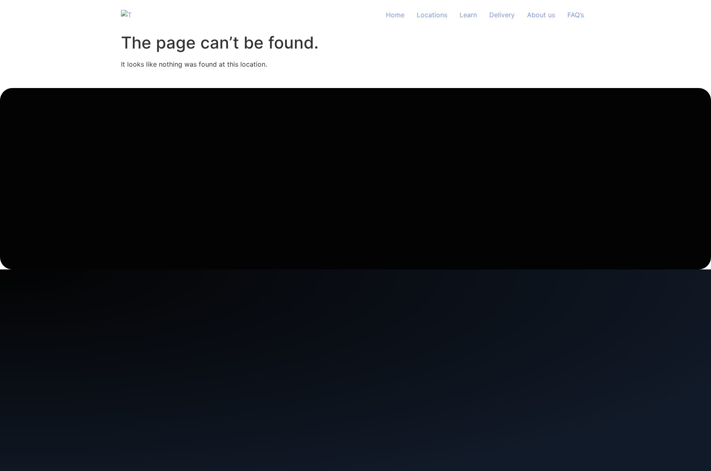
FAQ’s (575, 15)
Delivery (502, 15)
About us (541, 15)
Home (395, 15)
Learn (468, 15)
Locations (432, 15)
